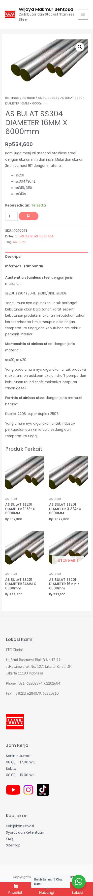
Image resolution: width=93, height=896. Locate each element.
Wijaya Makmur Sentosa (46, 9)
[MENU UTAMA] (83, 14)
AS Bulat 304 (47, 98)
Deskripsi (13, 256)
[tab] (46, 256)
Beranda (12, 98)
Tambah (28, 216)
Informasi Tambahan (24, 266)
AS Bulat (28, 98)
